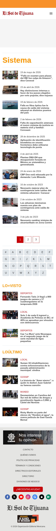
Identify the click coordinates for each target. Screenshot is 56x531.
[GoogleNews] (34, 496)
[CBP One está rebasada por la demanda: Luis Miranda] (10, 174)
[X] (14, 496)
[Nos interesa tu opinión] (28, 437)
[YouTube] (21, 496)
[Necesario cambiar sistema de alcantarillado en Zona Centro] (10, 219)
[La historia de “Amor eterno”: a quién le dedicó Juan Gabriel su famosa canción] (10, 380)
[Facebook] (7, 496)
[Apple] (41, 496)
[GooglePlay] (48, 496)
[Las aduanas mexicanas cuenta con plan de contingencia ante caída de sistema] (10, 204)
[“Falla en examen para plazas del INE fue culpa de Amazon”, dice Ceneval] (10, 76)
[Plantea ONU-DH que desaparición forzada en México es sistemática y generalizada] (10, 159)
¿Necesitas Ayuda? (28, 489)
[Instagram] (28, 496)
